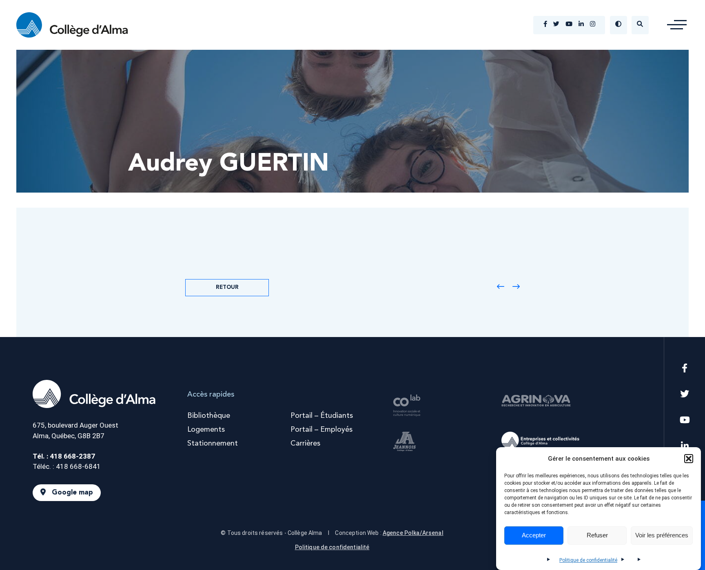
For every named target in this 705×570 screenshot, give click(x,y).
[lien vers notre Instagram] (592, 25)
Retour (227, 287)
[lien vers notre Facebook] (545, 25)
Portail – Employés (321, 429)
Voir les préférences (661, 535)
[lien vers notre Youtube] (568, 25)
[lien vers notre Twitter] (556, 25)
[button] (689, 459)
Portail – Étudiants (321, 415)
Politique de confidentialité (588, 560)
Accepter (534, 535)
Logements (206, 429)
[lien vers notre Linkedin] (581, 25)
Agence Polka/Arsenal (413, 533)
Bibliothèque (208, 415)
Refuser (597, 535)
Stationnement (212, 443)
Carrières (305, 443)
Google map (72, 492)
